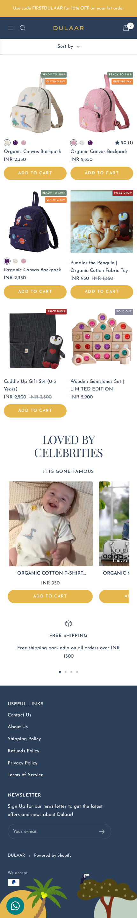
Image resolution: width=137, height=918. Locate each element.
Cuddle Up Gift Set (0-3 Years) (30, 385)
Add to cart (35, 173)
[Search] (22, 28)
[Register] (102, 831)
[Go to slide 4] (77, 672)
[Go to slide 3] (71, 672)
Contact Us (19, 715)
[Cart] (126, 28)
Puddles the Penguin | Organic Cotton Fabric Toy (99, 267)
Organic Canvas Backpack (32, 151)
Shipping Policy (24, 739)
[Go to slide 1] (60, 672)
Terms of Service (25, 775)
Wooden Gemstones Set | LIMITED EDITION (97, 385)
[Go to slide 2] (66, 672)
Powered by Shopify (52, 855)
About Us (18, 727)
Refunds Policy (23, 751)
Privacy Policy (22, 763)
